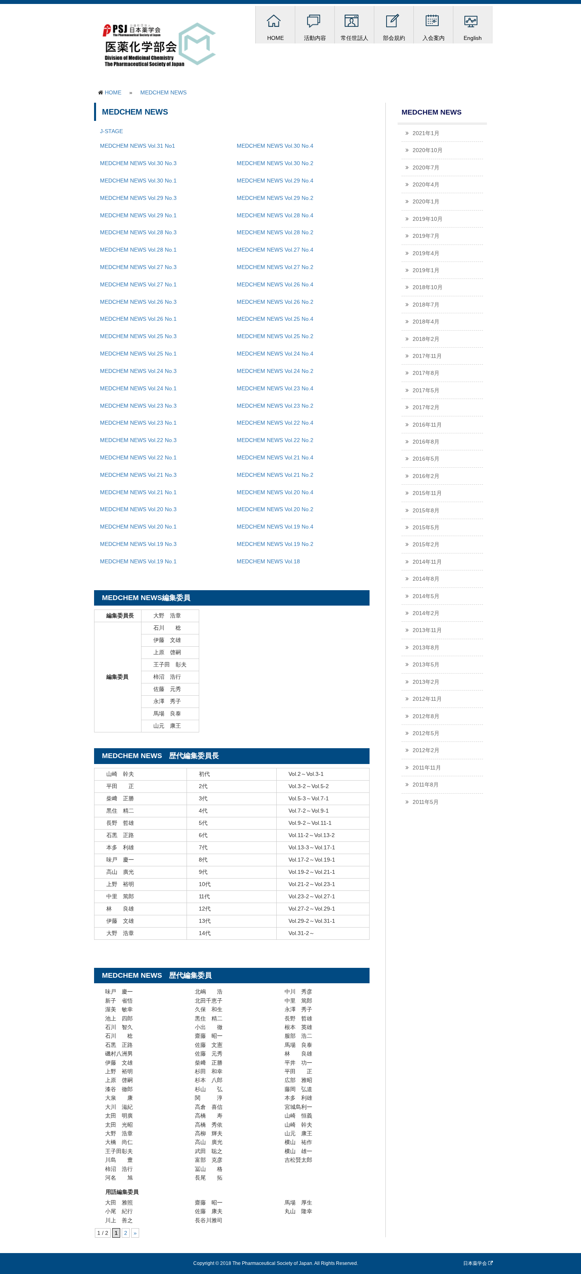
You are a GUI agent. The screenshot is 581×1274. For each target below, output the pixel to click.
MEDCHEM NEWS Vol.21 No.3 (138, 475)
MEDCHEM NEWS (163, 92)
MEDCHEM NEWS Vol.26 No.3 (138, 302)
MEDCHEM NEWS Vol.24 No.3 (138, 371)
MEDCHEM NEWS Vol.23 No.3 (138, 406)
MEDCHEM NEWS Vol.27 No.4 (275, 250)
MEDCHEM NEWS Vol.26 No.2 (275, 302)
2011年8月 (426, 784)
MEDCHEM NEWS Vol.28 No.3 (138, 232)
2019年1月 (426, 270)
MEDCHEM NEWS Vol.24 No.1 (138, 388)
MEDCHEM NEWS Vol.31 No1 (137, 146)
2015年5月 (426, 527)
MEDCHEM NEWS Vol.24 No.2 (275, 371)
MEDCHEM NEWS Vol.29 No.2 (275, 198)
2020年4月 (426, 184)
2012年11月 (427, 699)
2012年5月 (426, 733)
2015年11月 (427, 493)
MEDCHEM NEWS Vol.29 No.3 (138, 198)
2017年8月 (426, 373)
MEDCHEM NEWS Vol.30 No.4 (275, 146)
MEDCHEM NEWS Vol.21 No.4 (275, 457)
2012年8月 (426, 716)
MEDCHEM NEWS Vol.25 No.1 (138, 353)
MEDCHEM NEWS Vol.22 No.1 (138, 457)
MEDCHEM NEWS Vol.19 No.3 (138, 544)
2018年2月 (426, 339)
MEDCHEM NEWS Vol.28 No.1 (138, 250)
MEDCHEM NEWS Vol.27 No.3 (138, 267)
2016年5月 (426, 458)
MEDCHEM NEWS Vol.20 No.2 (275, 509)
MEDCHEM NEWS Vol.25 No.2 (275, 336)
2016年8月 (426, 441)
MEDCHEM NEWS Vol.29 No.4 (275, 180)
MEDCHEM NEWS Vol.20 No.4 (275, 492)
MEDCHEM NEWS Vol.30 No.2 (275, 163)
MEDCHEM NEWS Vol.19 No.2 (275, 544)
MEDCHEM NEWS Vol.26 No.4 (275, 284)
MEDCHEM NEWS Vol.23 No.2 (275, 406)
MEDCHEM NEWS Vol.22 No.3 (138, 440)
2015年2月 (426, 544)
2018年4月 (426, 321)
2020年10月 (428, 150)
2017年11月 (427, 356)
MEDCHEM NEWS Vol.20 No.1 (138, 526)
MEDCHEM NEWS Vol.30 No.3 (138, 163)
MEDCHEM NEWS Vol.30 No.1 (138, 180)
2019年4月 (426, 253)
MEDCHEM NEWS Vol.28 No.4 (275, 215)
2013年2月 (426, 682)
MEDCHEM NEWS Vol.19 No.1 (138, 561)
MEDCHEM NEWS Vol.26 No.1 (138, 319)
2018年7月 (426, 304)
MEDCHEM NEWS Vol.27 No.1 (138, 284)
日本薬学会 (475, 1263)
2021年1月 (426, 133)
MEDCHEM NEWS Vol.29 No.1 (138, 215)
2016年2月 (426, 476)
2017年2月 (426, 407)
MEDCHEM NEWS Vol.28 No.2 (275, 232)
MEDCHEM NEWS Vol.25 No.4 (275, 319)
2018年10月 (428, 287)
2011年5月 (426, 802)
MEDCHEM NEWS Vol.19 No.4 (275, 526)
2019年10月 (428, 219)
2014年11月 (427, 562)
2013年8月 (426, 647)
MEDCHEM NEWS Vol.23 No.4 (275, 388)
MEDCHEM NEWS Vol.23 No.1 (138, 423)
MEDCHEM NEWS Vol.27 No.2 (275, 267)
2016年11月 (427, 425)
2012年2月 (426, 750)
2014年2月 (426, 613)
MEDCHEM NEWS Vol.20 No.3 (138, 509)
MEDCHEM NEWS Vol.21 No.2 (275, 475)
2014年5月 (426, 596)
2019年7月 (426, 236)
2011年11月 (427, 767)
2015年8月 (426, 510)
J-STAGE (111, 131)
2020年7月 (426, 167)
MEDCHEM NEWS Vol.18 (268, 561)
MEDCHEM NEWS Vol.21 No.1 (138, 492)
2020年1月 (426, 201)
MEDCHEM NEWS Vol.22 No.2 (275, 440)
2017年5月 (426, 390)
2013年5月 (426, 664)
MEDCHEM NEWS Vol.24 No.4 (275, 353)
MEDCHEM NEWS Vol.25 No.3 (138, 336)
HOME (113, 92)
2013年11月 (427, 630)
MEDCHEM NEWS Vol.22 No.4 (275, 423)
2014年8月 (426, 579)
